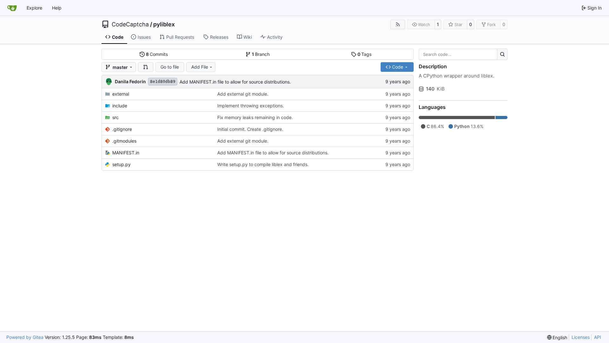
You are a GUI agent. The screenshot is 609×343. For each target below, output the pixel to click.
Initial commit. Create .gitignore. (250, 129)
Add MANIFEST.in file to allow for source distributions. (235, 81)
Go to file (169, 67)
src (115, 117)
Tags (364, 54)
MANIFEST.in (125, 152)
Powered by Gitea (24, 337)
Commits (157, 54)
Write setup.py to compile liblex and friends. (263, 164)
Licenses (581, 337)
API (597, 337)
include (119, 105)
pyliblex (164, 24)
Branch (261, 54)
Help (57, 7)
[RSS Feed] (397, 24)
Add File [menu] (199, 67)
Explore (34, 7)
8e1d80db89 (162, 81)
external (120, 94)
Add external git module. (242, 94)
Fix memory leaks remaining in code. (255, 117)
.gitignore (122, 129)
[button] (145, 67)
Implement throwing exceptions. (250, 105)
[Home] (12, 8)
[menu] (557, 337)
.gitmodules (124, 141)
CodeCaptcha (130, 24)
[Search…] (502, 54)
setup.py (121, 164)
